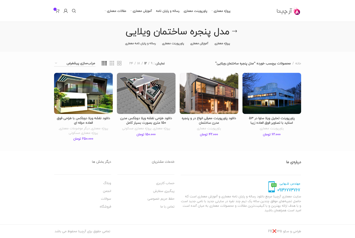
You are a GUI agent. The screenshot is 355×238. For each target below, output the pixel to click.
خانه (298, 63)
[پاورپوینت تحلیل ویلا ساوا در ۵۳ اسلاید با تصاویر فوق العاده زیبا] (271, 93)
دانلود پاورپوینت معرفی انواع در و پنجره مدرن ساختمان (209, 120)
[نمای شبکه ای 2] (119, 63)
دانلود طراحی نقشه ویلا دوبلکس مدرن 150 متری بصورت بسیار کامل (146, 120)
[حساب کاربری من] (66, 11)
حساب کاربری (165, 183)
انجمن (107, 191)
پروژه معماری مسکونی (136, 128)
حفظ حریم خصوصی (161, 198)
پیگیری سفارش (163, 191)
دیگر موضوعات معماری (74, 128)
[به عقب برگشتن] (234, 31)
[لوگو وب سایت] (288, 10)
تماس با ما (167, 206)
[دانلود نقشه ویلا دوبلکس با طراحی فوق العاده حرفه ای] (83, 93)
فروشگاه (105, 206)
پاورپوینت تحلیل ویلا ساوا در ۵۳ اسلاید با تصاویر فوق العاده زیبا (272, 120)
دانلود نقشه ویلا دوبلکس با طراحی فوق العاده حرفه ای (83, 120)
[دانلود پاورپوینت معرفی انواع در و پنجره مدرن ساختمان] (209, 93)
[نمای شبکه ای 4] (104, 63)
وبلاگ (107, 183)
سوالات (106, 198)
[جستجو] (74, 11)
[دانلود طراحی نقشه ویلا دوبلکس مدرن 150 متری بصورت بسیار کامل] (146, 93)
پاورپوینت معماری (272, 128)
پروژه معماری (161, 128)
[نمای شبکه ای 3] (112, 63)
